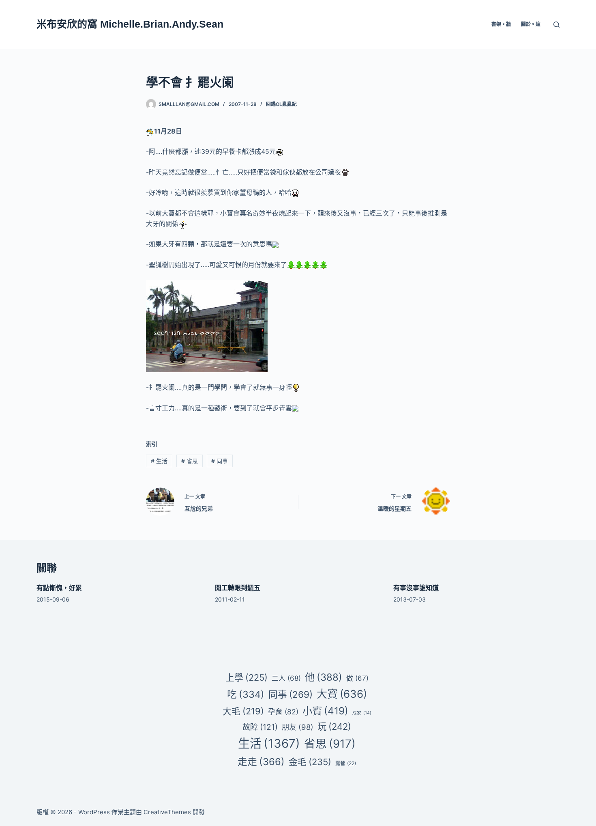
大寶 (342, 694)
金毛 (310, 762)
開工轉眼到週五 (237, 588)
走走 (261, 762)
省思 (189, 460)
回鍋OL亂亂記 (281, 104)
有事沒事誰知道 (416, 588)
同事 (219, 460)
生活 (159, 460)
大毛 (243, 711)
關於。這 (530, 24)
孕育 (283, 711)
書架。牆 (501, 24)
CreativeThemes (167, 812)
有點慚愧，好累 (59, 588)
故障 (260, 727)
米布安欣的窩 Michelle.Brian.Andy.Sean (129, 24)
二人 (286, 678)
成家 (361, 713)
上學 (246, 677)
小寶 (325, 711)
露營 (345, 763)
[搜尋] (556, 25)
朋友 (297, 726)
